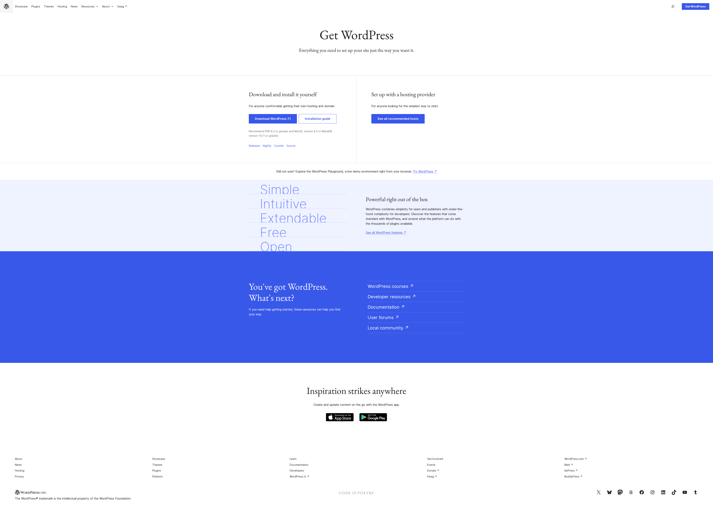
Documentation (386, 307)
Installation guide (317, 119)
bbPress (571, 470)
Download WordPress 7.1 (273, 119)
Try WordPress (425, 171)
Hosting (19, 470)
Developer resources (392, 296)
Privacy (19, 476)
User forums (383, 317)
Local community (388, 328)
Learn (293, 458)
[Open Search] (673, 6)
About (18, 458)
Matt (568, 464)
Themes (157, 464)
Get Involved (435, 458)
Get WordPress (695, 6)
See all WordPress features (386, 232)
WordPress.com (575, 458)
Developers (297, 470)
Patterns (157, 476)
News (18, 464)
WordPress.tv (299, 476)
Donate (433, 470)
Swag (432, 476)
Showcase (158, 458)
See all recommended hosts (398, 119)
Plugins (156, 470)
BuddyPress (573, 476)
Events (431, 464)
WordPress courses (391, 286)
